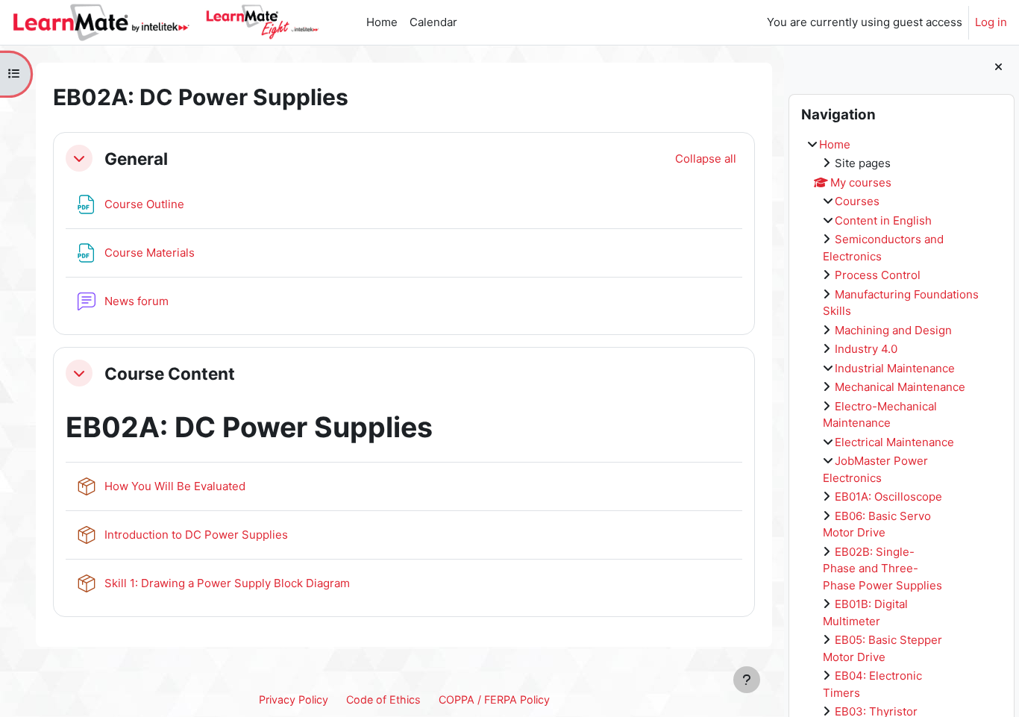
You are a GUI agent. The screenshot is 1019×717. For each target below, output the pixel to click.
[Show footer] (746, 679)
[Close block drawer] (998, 67)
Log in (991, 22)
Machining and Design (893, 330)
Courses (857, 201)
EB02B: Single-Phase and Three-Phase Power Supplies (882, 568)
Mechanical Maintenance (900, 387)
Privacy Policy (293, 699)
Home (834, 144)
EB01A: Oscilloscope (888, 496)
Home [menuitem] (382, 22)
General (136, 158)
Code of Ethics (383, 699)
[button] (79, 158)
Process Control (878, 275)
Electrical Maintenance (894, 442)
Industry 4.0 (866, 349)
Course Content (169, 373)
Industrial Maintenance (895, 368)
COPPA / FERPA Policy (494, 699)
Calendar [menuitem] (433, 22)
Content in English (883, 220)
